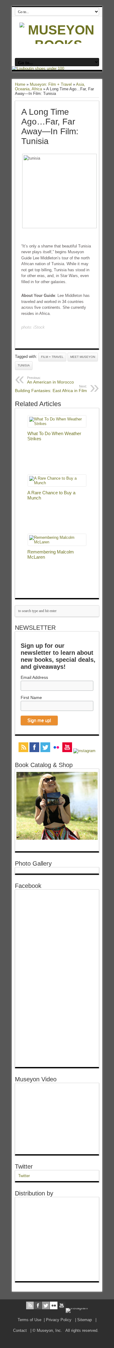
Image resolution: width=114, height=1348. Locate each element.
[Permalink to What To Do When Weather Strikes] (57, 423)
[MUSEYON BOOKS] (58, 45)
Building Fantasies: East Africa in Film (51, 388)
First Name (31, 697)
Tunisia (24, 365)
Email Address (34, 677)
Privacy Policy (58, 1319)
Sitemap (84, 1319)
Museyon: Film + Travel (51, 84)
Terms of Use (29, 1319)
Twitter (24, 1166)
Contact (20, 1330)
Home (20, 84)
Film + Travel (52, 357)
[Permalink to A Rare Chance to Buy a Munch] (57, 483)
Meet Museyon (82, 357)
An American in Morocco (50, 380)
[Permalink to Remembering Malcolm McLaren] (57, 542)
